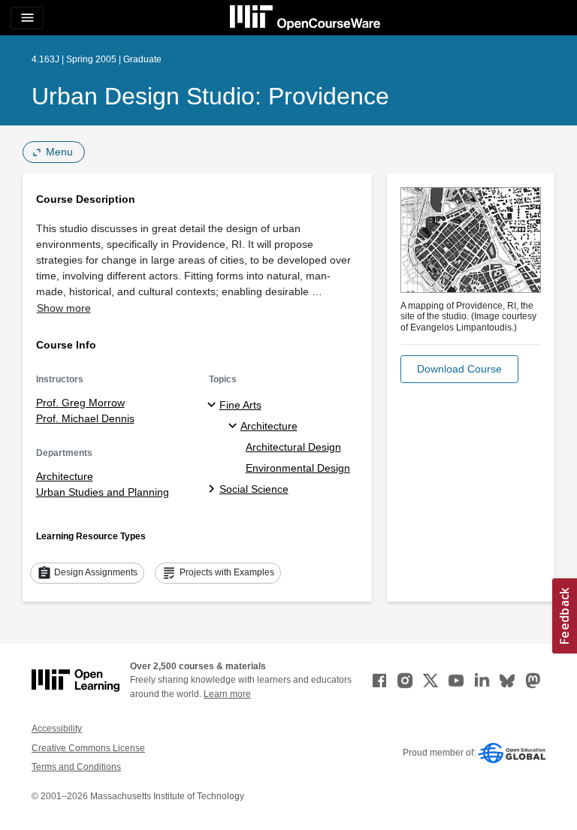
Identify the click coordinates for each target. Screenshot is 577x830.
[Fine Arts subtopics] (214, 405)
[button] (459, 369)
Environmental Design (298, 468)
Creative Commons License (88, 748)
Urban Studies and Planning (102, 492)
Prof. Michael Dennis (85, 418)
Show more (64, 308)
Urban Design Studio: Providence (210, 96)
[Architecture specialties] (235, 426)
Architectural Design (293, 447)
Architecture (64, 476)
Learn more (227, 694)
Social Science (253, 489)
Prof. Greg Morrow (80, 403)
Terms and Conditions (76, 767)
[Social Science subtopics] (214, 490)
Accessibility (57, 728)
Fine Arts (240, 405)
